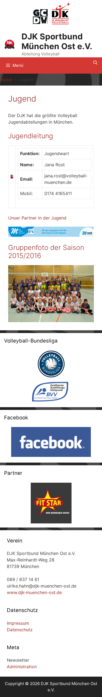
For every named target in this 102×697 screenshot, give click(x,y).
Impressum (18, 623)
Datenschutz (20, 629)
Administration (22, 666)
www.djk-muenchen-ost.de (34, 592)
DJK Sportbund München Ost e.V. (56, 41)
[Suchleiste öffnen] (95, 62)
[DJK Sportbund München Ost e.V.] (9, 44)
